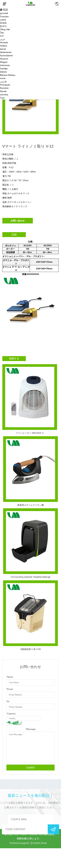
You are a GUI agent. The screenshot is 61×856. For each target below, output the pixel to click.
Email (9, 689)
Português (5, 85)
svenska (4, 94)
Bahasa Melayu (7, 75)
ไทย (2, 32)
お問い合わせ (18, 220)
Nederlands (5, 52)
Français (4, 16)
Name (9, 677)
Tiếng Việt (5, 29)
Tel (7, 701)
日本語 (3, 23)
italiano (3, 72)
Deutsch (4, 58)
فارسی (3, 81)
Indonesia (5, 65)
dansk (3, 49)
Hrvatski (4, 42)
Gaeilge (4, 68)
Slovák (3, 91)
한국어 (3, 26)
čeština (3, 45)
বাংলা (2, 36)
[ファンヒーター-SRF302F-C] (29, 397)
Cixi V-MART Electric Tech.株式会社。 (35, 834)
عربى (2, 39)
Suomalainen (6, 55)
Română (4, 88)
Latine (3, 19)
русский (4, 13)
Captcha (10, 713)
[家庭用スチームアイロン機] (30, 469)
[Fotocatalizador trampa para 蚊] (30, 541)
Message (31, 729)
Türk (2, 98)
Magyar (4, 62)
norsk (2, 78)
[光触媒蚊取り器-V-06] (30, 613)
